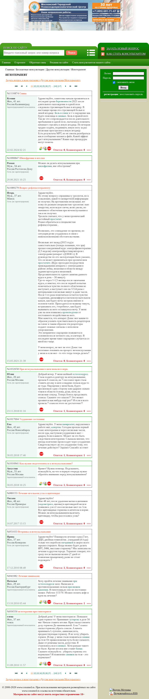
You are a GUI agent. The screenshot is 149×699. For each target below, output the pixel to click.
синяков (70, 654)
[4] (41, 86)
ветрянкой (67, 542)
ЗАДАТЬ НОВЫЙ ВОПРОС (123, 48)
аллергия (56, 427)
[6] (46, 86)
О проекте (19, 62)
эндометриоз (46, 504)
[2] (35, 86)
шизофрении (45, 166)
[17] (59, 86)
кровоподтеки (70, 312)
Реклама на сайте (59, 62)
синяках (62, 115)
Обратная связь (37, 62)
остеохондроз (80, 374)
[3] (38, 86)
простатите (44, 262)
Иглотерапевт (78, 69)
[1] (32, 86)
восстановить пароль (131, 94)
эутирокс (74, 619)
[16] (55, 86)
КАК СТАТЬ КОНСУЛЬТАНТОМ (126, 53)
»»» (89, 149)
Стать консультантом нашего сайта (91, 62)
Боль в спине (61, 113)
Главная (6, 62)
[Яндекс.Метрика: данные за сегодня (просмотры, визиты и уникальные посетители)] (120, 690)
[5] (43, 86)
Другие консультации (57, 69)
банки (79, 648)
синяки (85, 636)
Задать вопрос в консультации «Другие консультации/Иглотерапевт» (43, 80)
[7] (49, 86)
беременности (63, 101)
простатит (55, 219)
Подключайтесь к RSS (125, 693)
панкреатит (68, 424)
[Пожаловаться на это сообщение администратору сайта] (49, 148)
